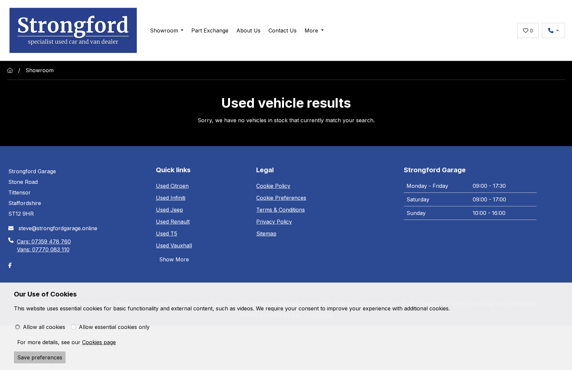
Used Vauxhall (174, 245)
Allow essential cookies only (114, 327)
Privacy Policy (274, 221)
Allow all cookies (44, 327)
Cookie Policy (273, 186)
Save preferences (39, 357)
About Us (248, 30)
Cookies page (99, 342)
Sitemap (266, 233)
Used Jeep (169, 209)
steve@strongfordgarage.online (57, 228)
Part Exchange (209, 30)
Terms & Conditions (280, 209)
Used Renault (173, 221)
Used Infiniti (170, 197)
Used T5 (166, 233)
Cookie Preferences (281, 197)
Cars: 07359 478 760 (44, 241)
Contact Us (282, 30)
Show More (174, 259)
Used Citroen (172, 186)
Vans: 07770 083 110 (43, 249)
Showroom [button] (164, 30)
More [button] (311, 30)
